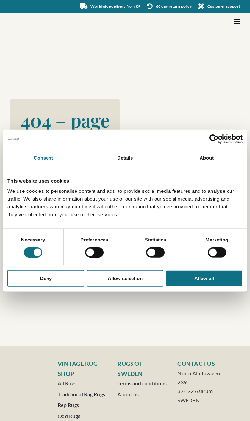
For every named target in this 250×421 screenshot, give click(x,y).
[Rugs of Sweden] (35, 16)
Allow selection (125, 278)
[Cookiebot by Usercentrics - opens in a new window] (214, 139)
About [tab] (207, 157)
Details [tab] (125, 157)
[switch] (94, 252)
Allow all (204, 278)
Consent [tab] (43, 157)
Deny (46, 278)
